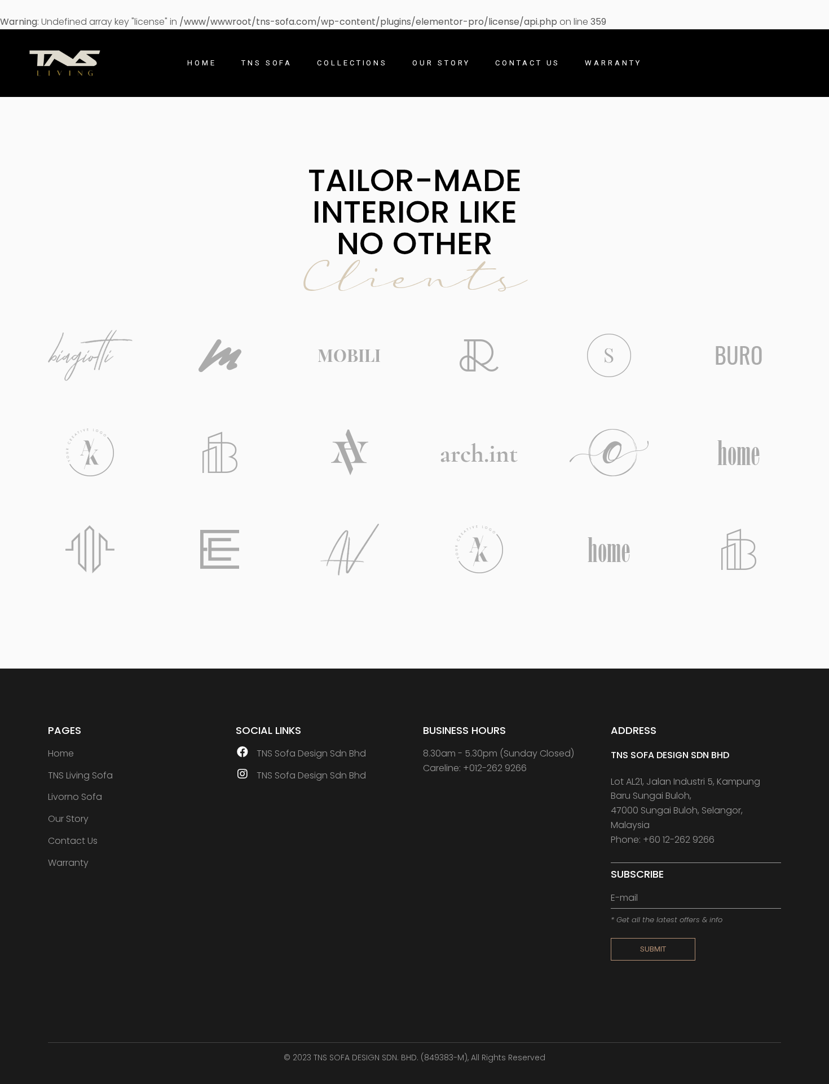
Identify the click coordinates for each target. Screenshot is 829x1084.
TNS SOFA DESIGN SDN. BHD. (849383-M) (391, 1057)
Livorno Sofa (75, 796)
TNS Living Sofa (80, 775)
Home (61, 753)
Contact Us (73, 840)
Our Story (68, 818)
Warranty (68, 862)
